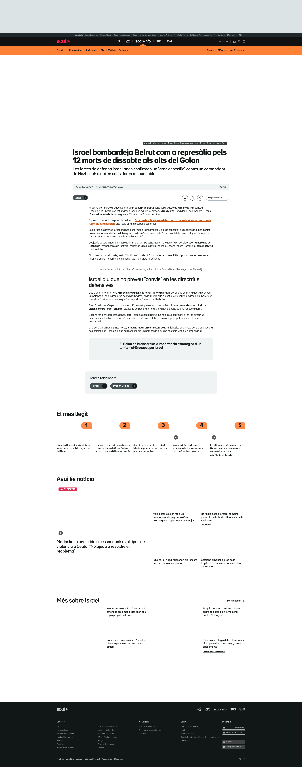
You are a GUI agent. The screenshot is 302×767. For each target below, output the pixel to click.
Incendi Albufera (91, 35)
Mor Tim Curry (219, 35)
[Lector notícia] (185, 198)
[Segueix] (85, 198)
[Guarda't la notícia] (192, 198)
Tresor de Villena (165, 35)
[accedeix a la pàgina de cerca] (239, 41)
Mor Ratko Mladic (181, 35)
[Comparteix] (200, 198)
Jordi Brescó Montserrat (214, 652)
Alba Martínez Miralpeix (221, 455)
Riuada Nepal (105, 35)
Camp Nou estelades (121, 35)
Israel (78, 198)
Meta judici (231, 35)
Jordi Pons (206, 524)
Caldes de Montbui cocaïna (201, 35)
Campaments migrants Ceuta (144, 35)
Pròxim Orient (121, 386)
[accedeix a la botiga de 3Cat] (234, 41)
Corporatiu (223, 41)
